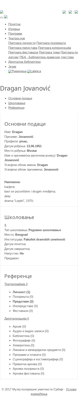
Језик (12, 66)
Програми (15, 33)
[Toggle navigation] (1, 17)
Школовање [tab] (16, 103)
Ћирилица (19, 71)
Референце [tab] (16, 107)
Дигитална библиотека (24, 61)
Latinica (36, 71)
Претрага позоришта (51, 43)
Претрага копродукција (54, 47)
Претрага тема (49, 52)
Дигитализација (16, 318)
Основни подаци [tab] (20, 98)
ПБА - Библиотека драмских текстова (47, 57)
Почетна (14, 24)
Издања (14, 29)
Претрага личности (22, 43)
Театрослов (16, 38)
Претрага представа (22, 47)
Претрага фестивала (23, 52)
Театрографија (15, 284)
